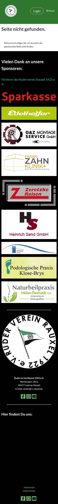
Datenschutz (29, 490)
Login (37, 11)
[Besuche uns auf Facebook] (23, 397)
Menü (51, 10)
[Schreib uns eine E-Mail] (34, 397)
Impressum (29, 487)
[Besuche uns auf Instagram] (28, 397)
